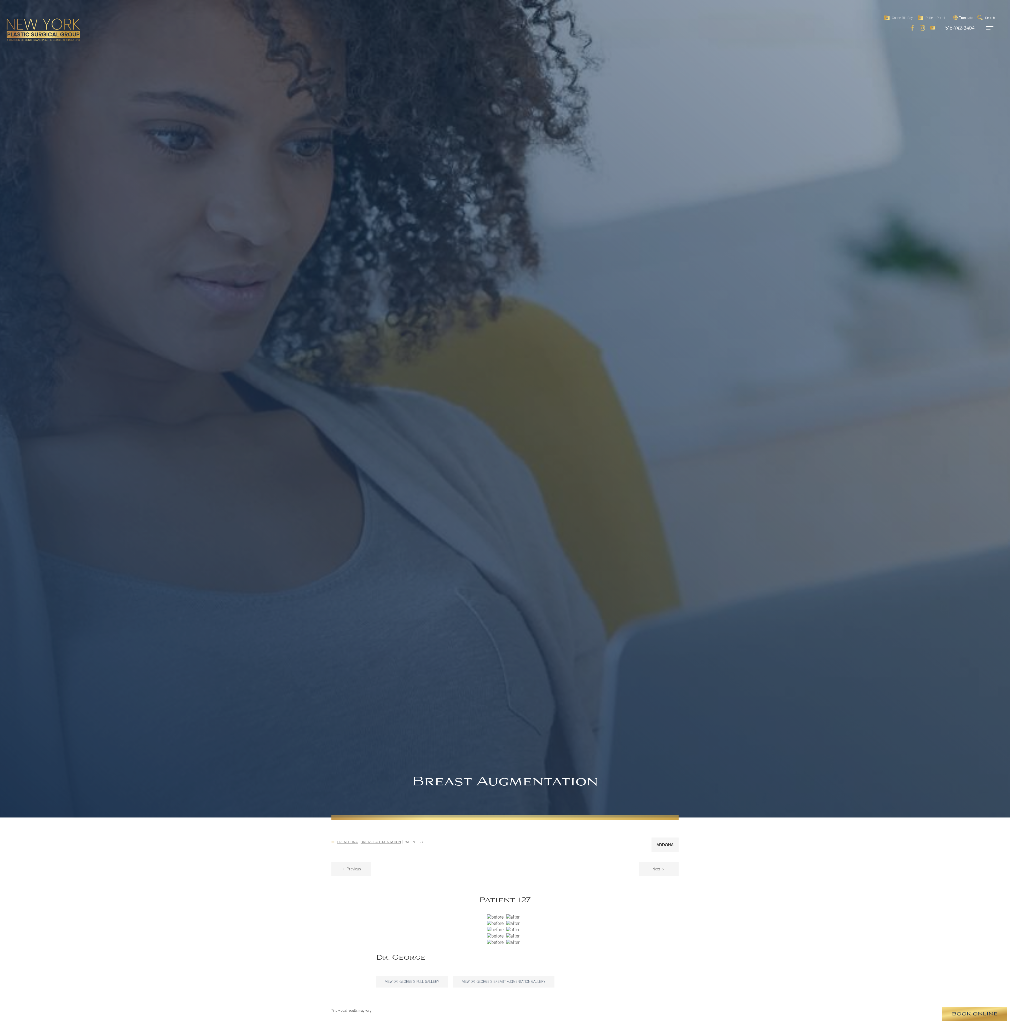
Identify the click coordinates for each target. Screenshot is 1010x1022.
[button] (962, 17)
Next (657, 868)
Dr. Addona (347, 842)
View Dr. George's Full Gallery (412, 981)
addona (665, 844)
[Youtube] (932, 28)
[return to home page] (31, 18)
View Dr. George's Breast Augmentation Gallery (504, 981)
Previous (353, 868)
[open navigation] (984, 28)
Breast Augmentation (381, 842)
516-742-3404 (959, 28)
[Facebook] (912, 28)
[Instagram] (922, 28)
